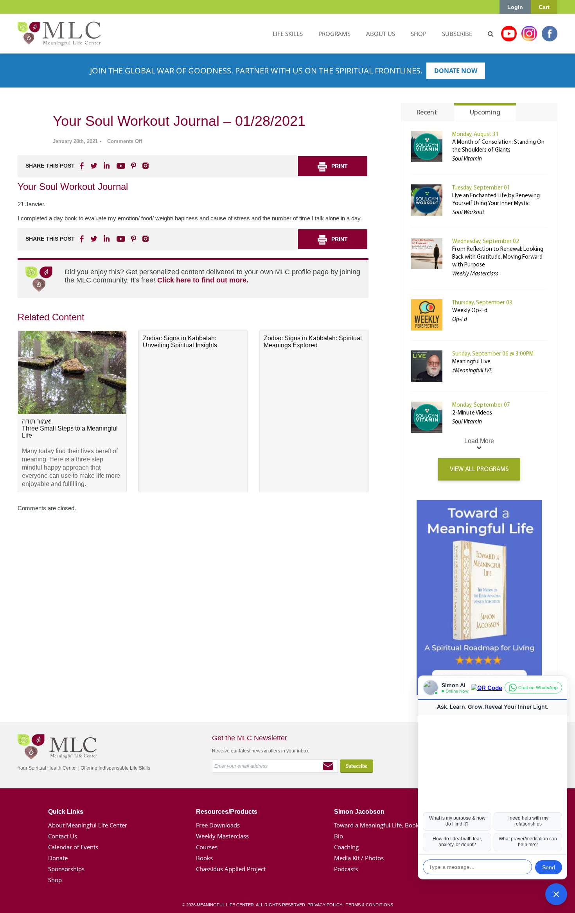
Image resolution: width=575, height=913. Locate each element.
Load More (479, 441)
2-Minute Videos (472, 413)
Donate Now (455, 70)
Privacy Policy (324, 904)
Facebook (549, 33)
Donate (58, 858)
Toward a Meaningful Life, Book (376, 825)
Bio (338, 836)
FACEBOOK (82, 166)
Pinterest (133, 166)
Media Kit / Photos (359, 858)
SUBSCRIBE (457, 34)
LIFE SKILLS (288, 34)
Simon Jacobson (359, 811)
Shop (55, 880)
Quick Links (65, 811)
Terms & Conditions (369, 904)
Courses (206, 847)
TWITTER (94, 166)
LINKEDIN (106, 166)
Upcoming (485, 112)
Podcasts (346, 869)
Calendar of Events (73, 847)
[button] (556, 894)
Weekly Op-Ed (469, 311)
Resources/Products (226, 811)
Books (204, 858)
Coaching (346, 847)
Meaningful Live (471, 362)
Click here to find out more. (202, 280)
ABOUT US (380, 34)
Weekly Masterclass (222, 836)
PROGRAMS (334, 34)
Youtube (509, 33)
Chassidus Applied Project (231, 869)
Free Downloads (218, 825)
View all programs (479, 469)
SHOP (418, 34)
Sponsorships (66, 869)
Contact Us (62, 836)
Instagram (529, 33)
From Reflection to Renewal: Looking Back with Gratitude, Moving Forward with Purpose (497, 257)
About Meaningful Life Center (87, 825)
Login (515, 7)
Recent (427, 112)
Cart (544, 7)
